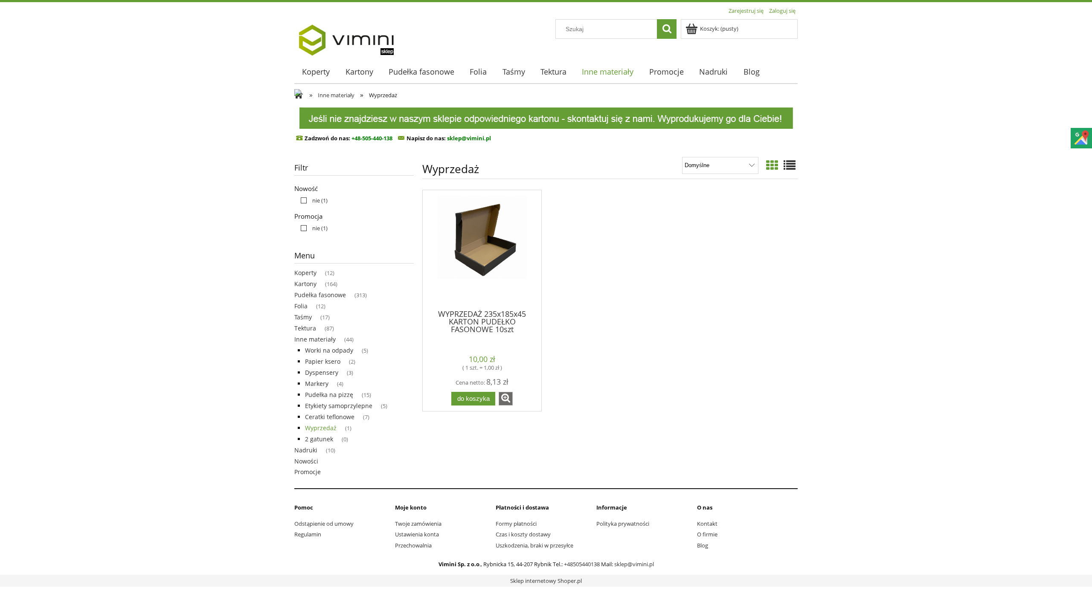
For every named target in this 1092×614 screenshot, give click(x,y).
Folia (301, 306)
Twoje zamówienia (418, 523)
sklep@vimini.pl (634, 564)
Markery (316, 383)
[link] (312, 200)
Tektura (305, 328)
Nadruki (305, 450)
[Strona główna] (346, 37)
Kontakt (707, 523)
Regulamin (307, 534)
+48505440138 (582, 564)
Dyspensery (321, 372)
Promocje (307, 472)
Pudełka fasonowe (320, 295)
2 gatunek (319, 439)
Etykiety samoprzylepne (338, 406)
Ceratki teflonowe (329, 417)
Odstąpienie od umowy (324, 523)
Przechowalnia (413, 545)
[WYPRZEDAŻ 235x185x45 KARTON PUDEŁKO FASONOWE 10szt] (482, 249)
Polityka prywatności (622, 523)
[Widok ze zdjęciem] (772, 165)
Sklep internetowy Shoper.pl (546, 581)
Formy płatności (516, 523)
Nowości (306, 461)
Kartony (305, 284)
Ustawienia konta (417, 534)
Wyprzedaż (321, 428)
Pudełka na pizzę (329, 395)
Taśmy (303, 317)
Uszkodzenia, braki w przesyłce (534, 545)
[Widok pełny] (790, 165)
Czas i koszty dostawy (523, 534)
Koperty (305, 273)
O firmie (707, 534)
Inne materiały (315, 339)
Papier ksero (322, 361)
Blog (702, 545)
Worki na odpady (329, 350)
